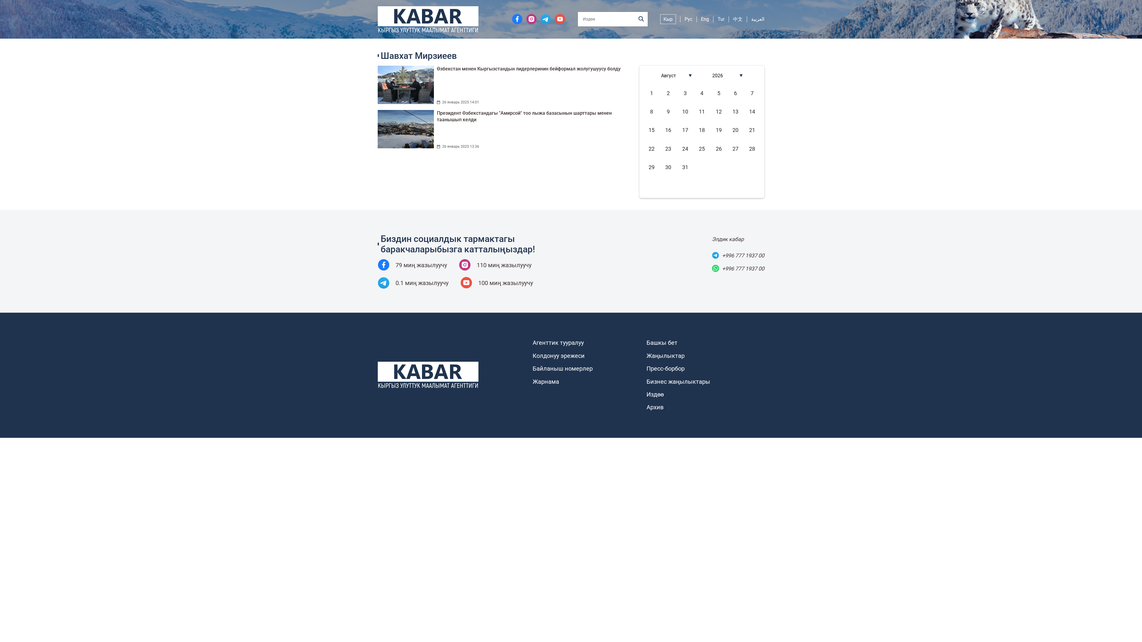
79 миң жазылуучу (421, 265)
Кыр (668, 19)
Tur (721, 19)
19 (719, 130)
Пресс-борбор (666, 368)
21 (752, 130)
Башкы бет (662, 342)
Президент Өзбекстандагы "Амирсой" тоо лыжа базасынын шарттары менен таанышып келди (524, 116)
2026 (717, 75)
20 (735, 130)
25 (702, 149)
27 (735, 149)
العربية (757, 19)
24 (685, 149)
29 (652, 167)
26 (719, 149)
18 (702, 130)
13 (735, 111)
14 (752, 111)
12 (719, 111)
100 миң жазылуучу (505, 283)
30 (668, 167)
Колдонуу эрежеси (559, 355)
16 (668, 130)
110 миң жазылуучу (504, 265)
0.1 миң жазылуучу (422, 283)
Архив (655, 407)
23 (668, 149)
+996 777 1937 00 (743, 255)
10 (685, 111)
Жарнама (546, 381)
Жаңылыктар (666, 355)
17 (685, 130)
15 (652, 130)
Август (668, 75)
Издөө (655, 394)
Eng (705, 19)
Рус (688, 19)
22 (652, 149)
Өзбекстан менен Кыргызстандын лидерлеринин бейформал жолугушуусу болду (529, 69)
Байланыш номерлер (563, 368)
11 (702, 111)
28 (752, 149)
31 (685, 167)
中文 (738, 19)
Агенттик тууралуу (558, 342)
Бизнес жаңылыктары (678, 381)
